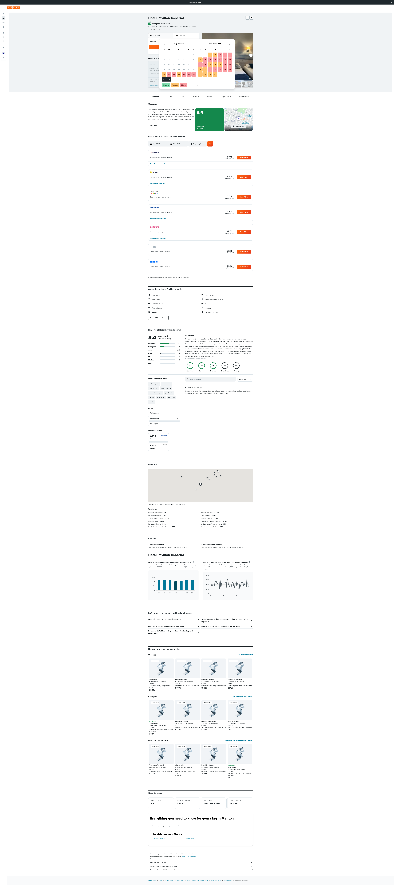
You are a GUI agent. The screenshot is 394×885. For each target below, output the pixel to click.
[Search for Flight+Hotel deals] (3, 27)
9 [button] (164, 65)
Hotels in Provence (216, 880)
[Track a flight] (3, 37)
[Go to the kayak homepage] (13, 7)
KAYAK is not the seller (158, 862)
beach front (171, 397)
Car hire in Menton (159, 838)
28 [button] (189, 74)
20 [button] (184, 69)
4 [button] (225, 55)
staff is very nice (154, 384)
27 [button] (184, 74)
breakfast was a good (155, 393)
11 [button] (174, 65)
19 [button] (179, 69)
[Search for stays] (3, 18)
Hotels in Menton (190, 838)
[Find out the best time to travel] (3, 41)
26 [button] (179, 74)
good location (169, 393)
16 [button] (164, 69)
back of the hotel (166, 388)
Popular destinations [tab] (174, 826)
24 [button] (169, 74)
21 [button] (189, 69)
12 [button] (179, 65)
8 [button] (193, 60)
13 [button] (184, 65)
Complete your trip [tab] (158, 826)
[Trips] (3, 47)
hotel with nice (153, 388)
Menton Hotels (228, 880)
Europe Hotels (169, 880)
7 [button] (188, 60)
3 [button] (169, 60)
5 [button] (178, 60)
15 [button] (193, 65)
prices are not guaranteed (189, 856)
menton (151, 397)
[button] (391, 2)
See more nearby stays (245, 655)
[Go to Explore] (3, 33)
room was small (166, 384)
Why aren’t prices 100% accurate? (162, 870)
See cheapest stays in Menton (243, 696)
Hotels (160, 880)
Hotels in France (179, 880)
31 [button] (169, 79)
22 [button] (194, 69)
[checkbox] (158, 437)
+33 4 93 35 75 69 (154, 29)
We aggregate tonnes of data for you (163, 866)
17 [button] (169, 69)
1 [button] (193, 55)
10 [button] (169, 65)
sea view (152, 402)
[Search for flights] (3, 14)
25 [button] (174, 74)
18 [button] (174, 69)
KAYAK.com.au (152, 880)
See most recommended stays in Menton (239, 740)
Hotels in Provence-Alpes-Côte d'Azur (197, 880)
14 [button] (189, 65)
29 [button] (194, 74)
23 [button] (164, 74)
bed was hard (161, 397)
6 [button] (183, 60)
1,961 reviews (165, 24)
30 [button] (164, 79)
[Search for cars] (3, 23)
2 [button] (164, 60)
